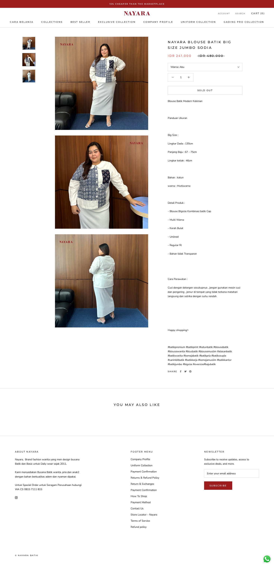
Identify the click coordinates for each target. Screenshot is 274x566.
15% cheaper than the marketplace (137, 4)
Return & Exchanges (142, 484)
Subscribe (218, 485)
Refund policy (139, 527)
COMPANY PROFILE (158, 22)
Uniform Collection (141, 465)
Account (224, 13)
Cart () (258, 13)
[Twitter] (185, 371)
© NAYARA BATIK (26, 555)
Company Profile (140, 459)
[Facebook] (180, 371)
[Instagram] (16, 497)
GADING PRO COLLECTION (244, 22)
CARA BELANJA (21, 22)
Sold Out (205, 90)
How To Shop (139, 496)
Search (240, 13)
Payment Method (141, 502)
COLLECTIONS (51, 22)
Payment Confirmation (144, 471)
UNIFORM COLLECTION (198, 22)
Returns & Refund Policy (145, 478)
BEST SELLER (80, 22)
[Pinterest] (190, 371)
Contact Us (137, 508)
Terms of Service (140, 521)
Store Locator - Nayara (144, 514)
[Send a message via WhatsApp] (267, 559)
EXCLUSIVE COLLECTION (117, 22)
